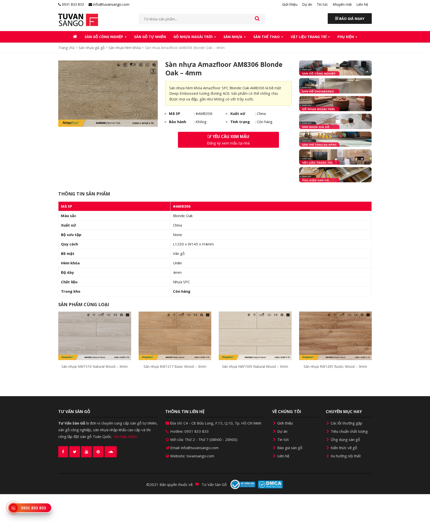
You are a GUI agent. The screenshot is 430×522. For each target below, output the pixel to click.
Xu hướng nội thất (345, 455)
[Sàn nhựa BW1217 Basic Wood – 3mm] (175, 335)
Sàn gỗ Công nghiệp (104, 36)
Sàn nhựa (233, 36)
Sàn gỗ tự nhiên (150, 36)
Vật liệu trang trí (309, 36)
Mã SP (174, 113)
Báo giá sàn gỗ (289, 447)
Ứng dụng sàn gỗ (345, 439)
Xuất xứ (237, 113)
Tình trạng (240, 121)
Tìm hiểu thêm (125, 436)
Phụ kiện (346, 36)
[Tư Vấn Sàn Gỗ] (94, 20)
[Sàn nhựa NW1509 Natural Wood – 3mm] (255, 335)
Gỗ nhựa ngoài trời (193, 36)
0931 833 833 (72, 4)
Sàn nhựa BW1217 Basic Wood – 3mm (175, 366)
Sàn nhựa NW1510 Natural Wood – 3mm (94, 366)
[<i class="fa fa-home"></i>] (75, 37)
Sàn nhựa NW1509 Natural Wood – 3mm (255, 366)
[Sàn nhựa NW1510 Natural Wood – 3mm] (94, 335)
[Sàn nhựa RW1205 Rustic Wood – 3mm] (335, 335)
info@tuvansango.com (110, 4)
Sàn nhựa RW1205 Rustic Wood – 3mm (335, 366)
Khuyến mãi (342, 4)
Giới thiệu (289, 4)
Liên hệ (362, 4)
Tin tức (322, 4)
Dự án (307, 4)
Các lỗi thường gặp (346, 423)
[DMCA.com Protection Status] (270, 484)
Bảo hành (177, 121)
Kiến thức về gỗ (343, 447)
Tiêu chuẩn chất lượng (349, 431)
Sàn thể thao (267, 36)
